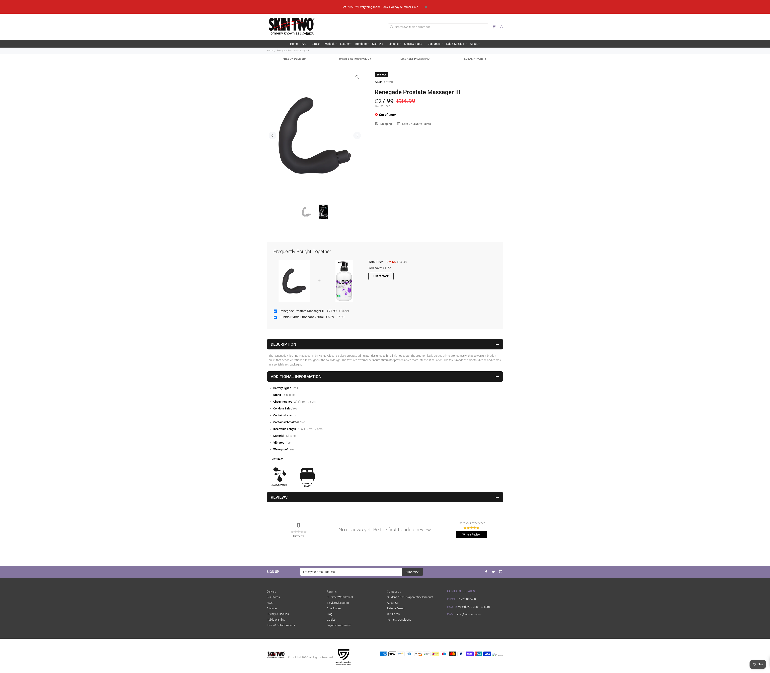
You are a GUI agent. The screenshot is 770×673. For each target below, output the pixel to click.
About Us (392, 602)
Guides (331, 619)
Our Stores (273, 597)
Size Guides (334, 608)
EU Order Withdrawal (340, 597)
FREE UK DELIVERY (295, 58)
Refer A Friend (395, 608)
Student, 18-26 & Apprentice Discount (410, 597)
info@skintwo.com (468, 614)
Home (270, 50)
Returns (332, 591)
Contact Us (394, 591)
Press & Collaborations (281, 625)
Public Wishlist (276, 619)
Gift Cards (393, 614)
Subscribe (412, 572)
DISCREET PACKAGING (415, 58)
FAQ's (270, 602)
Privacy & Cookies (278, 614)
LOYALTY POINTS (475, 58)
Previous (272, 135)
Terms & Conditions (399, 619)
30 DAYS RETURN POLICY (354, 58)
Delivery (271, 591)
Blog (329, 614)
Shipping (386, 123)
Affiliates (272, 608)
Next (357, 135)
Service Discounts (338, 602)
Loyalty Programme (339, 625)
